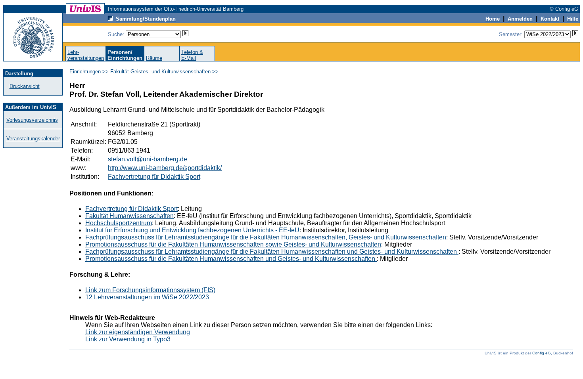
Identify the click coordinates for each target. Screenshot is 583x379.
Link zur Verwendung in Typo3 (128, 339)
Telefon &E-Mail (192, 55)
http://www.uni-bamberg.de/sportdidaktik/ (165, 168)
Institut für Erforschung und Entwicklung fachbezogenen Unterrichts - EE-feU (192, 230)
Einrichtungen (85, 72)
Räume (154, 58)
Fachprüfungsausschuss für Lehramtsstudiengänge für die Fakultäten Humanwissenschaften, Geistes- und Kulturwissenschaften (265, 237)
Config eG (541, 353)
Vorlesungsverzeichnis (32, 120)
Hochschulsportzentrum (118, 223)
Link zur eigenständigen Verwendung (137, 332)
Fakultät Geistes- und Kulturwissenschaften (160, 72)
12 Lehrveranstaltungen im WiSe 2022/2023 (147, 297)
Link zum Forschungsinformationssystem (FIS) (150, 290)
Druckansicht (25, 86)
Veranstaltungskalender (33, 139)
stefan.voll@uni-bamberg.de (147, 159)
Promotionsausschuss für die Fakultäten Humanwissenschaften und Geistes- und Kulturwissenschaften (231, 258)
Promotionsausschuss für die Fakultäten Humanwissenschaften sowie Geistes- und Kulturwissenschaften (233, 244)
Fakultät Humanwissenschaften (129, 215)
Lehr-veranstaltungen (85, 55)
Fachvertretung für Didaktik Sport (154, 176)
